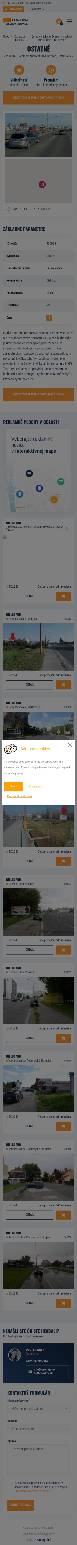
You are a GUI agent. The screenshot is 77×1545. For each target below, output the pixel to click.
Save (13, 786)
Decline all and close (19, 796)
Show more (35, 786)
